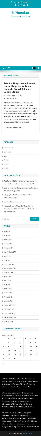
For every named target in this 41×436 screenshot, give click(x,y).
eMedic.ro (5, 378)
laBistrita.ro (32, 418)
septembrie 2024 (10, 252)
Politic (6, 160)
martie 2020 (8, 293)
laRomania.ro (6, 393)
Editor (21, 95)
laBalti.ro (28, 387)
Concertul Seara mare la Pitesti (14, 202)
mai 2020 (7, 285)
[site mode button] (33, 68)
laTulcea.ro (28, 427)
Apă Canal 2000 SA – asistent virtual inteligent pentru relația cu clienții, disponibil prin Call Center (21, 182)
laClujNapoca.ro (27, 393)
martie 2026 (8, 244)
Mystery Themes (28, 433)
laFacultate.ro (33, 381)
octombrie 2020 (9, 264)
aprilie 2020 (8, 289)
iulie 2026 (7, 232)
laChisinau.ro (30, 384)
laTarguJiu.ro (7, 427)
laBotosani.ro (6, 421)
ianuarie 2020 (8, 301)
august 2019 (8, 321)
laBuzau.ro (16, 398)
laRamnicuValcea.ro (8, 407)
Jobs (5, 156)
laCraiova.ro (17, 396)
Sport (6, 168)
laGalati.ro (25, 396)
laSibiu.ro (5, 424)
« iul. (3, 363)
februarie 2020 (9, 297)
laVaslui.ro (6, 415)
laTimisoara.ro (7, 398)
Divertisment (8, 148)
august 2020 (8, 272)
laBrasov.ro (5, 413)
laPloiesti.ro (34, 396)
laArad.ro (5, 418)
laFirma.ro (24, 381)
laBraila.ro (15, 421)
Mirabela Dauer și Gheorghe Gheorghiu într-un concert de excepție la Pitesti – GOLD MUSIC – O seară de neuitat (20, 209)
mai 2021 (7, 260)
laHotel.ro (28, 378)
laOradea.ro (6, 404)
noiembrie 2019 (9, 309)
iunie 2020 (7, 281)
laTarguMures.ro (17, 427)
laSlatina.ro (12, 424)
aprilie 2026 (8, 240)
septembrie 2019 (10, 317)
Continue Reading (14, 127)
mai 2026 (7, 236)
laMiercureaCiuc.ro (26, 401)
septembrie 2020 (10, 268)
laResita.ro (22, 421)
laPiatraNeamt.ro (7, 387)
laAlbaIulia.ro (14, 415)
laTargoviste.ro (31, 424)
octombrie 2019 (9, 313)
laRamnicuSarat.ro (25, 404)
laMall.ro (11, 381)
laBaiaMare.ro (22, 418)
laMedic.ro (13, 378)
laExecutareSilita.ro (18, 384)
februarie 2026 (9, 248)
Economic (7, 152)
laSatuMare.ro (32, 421)
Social (6, 164)
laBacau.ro (12, 418)
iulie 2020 (7, 276)
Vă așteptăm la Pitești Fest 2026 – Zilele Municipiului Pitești (18, 196)
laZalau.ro (35, 427)
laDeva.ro (33, 398)
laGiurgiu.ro (15, 401)
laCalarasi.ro (24, 398)
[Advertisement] (20, 44)
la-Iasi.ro (13, 413)
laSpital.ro (20, 378)
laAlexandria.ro (25, 415)
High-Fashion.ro (19, 387)
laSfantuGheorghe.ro (24, 413)
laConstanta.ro (7, 396)
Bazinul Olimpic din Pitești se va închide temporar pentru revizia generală (21, 189)
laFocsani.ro (6, 401)
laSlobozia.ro (21, 424)
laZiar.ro (18, 381)
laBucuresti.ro (16, 393)
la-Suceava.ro (6, 384)
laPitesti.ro (20, 13)
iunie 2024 (7, 256)
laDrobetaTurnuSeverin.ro (25, 407)
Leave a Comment (11, 98)
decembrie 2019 (9, 305)
